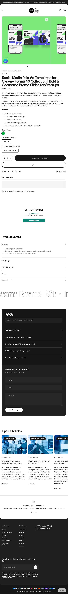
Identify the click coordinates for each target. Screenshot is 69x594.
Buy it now (34, 165)
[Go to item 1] (29, 67)
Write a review (34, 220)
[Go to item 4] (36, 67)
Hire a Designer (6, 540)
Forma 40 (6, 141)
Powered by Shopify (45, 591)
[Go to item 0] (27, 67)
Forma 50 (21, 543)
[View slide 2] (34, 512)
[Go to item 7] (40, 67)
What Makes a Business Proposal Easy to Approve (12, 462)
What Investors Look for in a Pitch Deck (38, 462)
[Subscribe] (35, 567)
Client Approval (9, 438)
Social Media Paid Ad (10, 150)
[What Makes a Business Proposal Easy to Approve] (14, 444)
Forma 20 (21, 535)
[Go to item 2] (32, 67)
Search (4, 530)
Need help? (62, 171)
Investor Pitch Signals (37, 438)
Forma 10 (21, 532)
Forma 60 (21, 546)
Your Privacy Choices (5, 544)
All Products (22, 530)
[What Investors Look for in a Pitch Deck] (40, 444)
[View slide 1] (32, 512)
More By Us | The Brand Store (11, 71)
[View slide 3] (36, 512)
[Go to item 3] (34, 67)
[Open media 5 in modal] (46, 19)
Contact (4, 538)
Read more (5, 483)
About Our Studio (7, 532)
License (4, 535)
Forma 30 (21, 538)
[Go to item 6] (38, 67)
